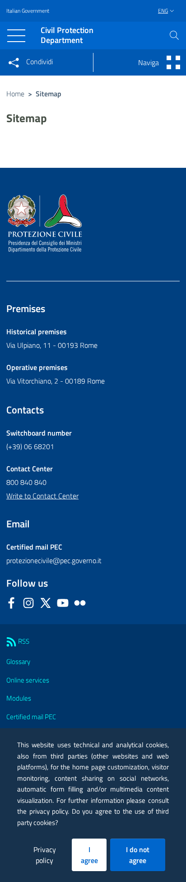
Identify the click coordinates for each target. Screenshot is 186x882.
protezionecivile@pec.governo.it (54, 560)
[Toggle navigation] (16, 36)
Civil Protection (67, 35)
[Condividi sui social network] (13, 62)
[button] (174, 35)
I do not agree (137, 855)
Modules (18, 698)
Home (15, 93)
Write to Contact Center (42, 495)
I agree (89, 855)
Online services (27, 680)
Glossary (18, 661)
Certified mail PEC (31, 716)
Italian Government (27, 11)
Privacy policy (44, 855)
